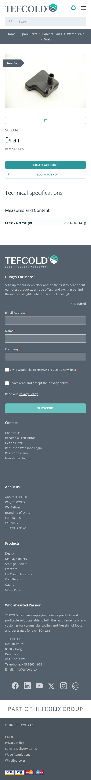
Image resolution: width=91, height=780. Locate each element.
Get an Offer (13, 443)
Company (12, 349)
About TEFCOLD (16, 497)
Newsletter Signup (18, 458)
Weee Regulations (17, 754)
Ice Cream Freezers (18, 574)
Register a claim (16, 453)
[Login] (73, 8)
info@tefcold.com (27, 669)
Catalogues (13, 518)
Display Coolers (16, 559)
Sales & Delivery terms (21, 749)
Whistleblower (15, 760)
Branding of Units (17, 513)
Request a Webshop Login (23, 448)
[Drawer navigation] (83, 8)
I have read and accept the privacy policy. (40, 383)
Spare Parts (13, 590)
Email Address (16, 313)
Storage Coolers (16, 564)
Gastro (9, 585)
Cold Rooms (13, 579)
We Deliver (12, 507)
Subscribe (45, 408)
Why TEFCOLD (15, 502)
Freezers (11, 569)
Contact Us (12, 433)
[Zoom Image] (45, 81)
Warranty (11, 523)
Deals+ (10, 553)
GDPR (9, 737)
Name (10, 331)
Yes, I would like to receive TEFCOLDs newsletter (45, 370)
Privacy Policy (28, 394)
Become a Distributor (20, 438)
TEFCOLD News (15, 528)
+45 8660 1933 (31, 664)
